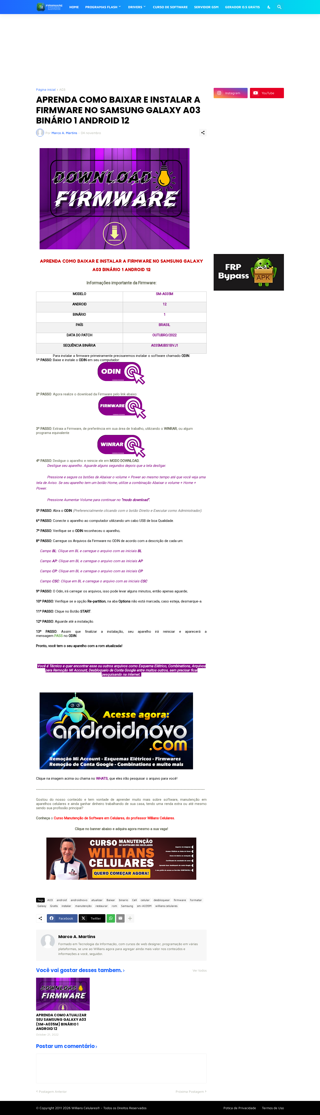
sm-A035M (144, 906)
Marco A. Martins (76, 936)
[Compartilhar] (203, 132)
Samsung (127, 906)
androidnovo (79, 900)
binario (123, 900)
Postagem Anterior (53, 1091)
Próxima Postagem (190, 1091)
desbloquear (162, 900)
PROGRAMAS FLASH (101, 7)
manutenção (83, 906)
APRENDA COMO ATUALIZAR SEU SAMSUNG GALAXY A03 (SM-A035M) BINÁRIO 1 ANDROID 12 (61, 1022)
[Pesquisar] (279, 7)
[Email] (120, 918)
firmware (180, 900)
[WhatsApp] (111, 918)
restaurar (102, 906)
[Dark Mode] (269, 7)
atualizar (97, 900)
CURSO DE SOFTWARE (170, 7)
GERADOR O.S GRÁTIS (242, 7)
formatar (196, 900)
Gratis (54, 906)
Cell (134, 900)
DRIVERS (135, 7)
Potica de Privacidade (239, 1108)
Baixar (111, 900)
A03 (62, 89)
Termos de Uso (273, 1108)
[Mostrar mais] (130, 918)
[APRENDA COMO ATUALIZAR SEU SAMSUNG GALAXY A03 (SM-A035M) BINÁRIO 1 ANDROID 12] (63, 994)
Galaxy (41, 906)
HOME (74, 7)
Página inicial (46, 89)
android (62, 900)
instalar (66, 906)
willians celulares (166, 906)
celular (145, 900)
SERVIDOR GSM (206, 7)
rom (114, 906)
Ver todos (200, 970)
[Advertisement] (149, 50)
